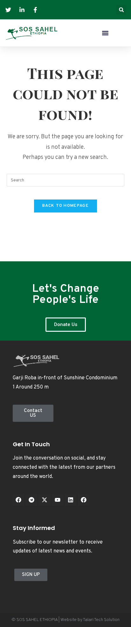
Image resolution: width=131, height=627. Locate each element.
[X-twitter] (44, 500)
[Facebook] (18, 500)
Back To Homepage (65, 205)
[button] (121, 10)
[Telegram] (31, 500)
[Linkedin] (70, 500)
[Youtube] (57, 500)
